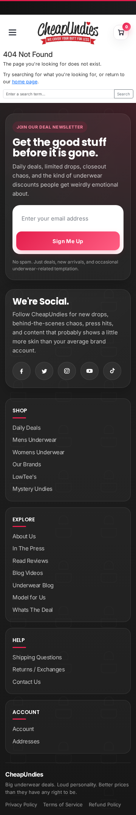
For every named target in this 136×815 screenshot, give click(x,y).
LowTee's (24, 476)
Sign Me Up (68, 241)
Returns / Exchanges (38, 669)
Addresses (26, 741)
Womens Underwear (38, 452)
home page (24, 81)
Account (23, 728)
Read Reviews (30, 560)
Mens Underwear (34, 439)
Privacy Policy (21, 804)
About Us (24, 536)
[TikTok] (112, 371)
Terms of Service (63, 804)
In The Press (28, 548)
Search (123, 94)
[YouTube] (89, 371)
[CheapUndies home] (68, 32)
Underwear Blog (33, 585)
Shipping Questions (37, 657)
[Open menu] (12, 32)
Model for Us (29, 597)
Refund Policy (105, 804)
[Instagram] (67, 371)
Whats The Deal (32, 609)
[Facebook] (21, 371)
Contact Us (26, 681)
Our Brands (26, 464)
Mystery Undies (32, 488)
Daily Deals (26, 427)
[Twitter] (44, 371)
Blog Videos (27, 572)
